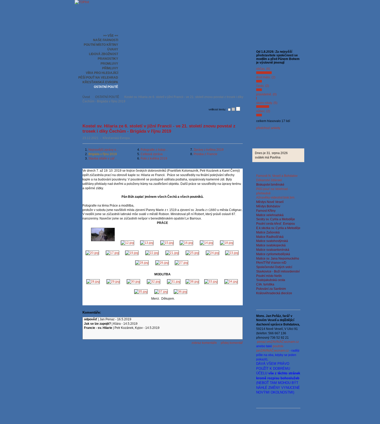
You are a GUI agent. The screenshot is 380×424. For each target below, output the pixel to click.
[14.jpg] (207, 243)
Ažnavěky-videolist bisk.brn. (275, 197)
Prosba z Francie (205, 154)
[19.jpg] (133, 253)
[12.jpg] (127, 243)
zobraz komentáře (204, 343)
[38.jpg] (192, 281)
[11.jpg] (102, 243)
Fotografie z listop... (154, 150)
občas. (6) (263, 69)
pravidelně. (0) (266, 94)
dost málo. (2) (265, 77)
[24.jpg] (213, 253)
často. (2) (262, 86)
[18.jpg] (227, 243)
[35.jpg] (142, 291)
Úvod (86, 97)
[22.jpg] (153, 253)
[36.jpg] (181, 291)
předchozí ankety (268, 128)
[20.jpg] (93, 253)
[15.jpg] (167, 243)
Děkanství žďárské (269, 180)
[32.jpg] (154, 281)
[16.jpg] (187, 243)
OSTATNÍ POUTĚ (107, 97)
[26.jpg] (162, 262)
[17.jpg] (113, 253)
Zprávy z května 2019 (209, 150)
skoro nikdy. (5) (266, 103)
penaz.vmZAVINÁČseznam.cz (278, 342)
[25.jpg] (193, 253)
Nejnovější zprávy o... (103, 150)
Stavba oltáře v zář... (102, 158)
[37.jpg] (161, 291)
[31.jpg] (173, 281)
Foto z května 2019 (154, 158)
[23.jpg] (232, 253)
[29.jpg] (114, 281)
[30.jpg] (134, 281)
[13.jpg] (147, 243)
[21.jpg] (173, 253)
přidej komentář (232, 343)
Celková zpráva (152, 154)
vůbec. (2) (263, 111)
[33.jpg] (212, 281)
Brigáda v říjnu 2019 (102, 154)
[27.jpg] (182, 262)
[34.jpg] (231, 281)
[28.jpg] (143, 262)
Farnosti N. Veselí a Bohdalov (277, 176)
